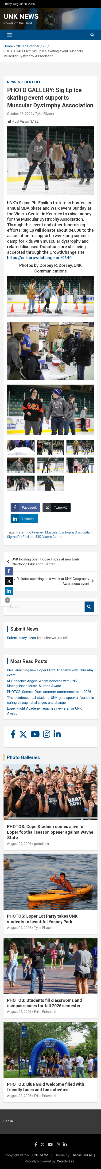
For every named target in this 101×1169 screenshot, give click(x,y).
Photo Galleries (23, 757)
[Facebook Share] (9, 571)
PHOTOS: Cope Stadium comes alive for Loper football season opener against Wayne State (50, 832)
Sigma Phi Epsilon (20, 537)
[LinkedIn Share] (9, 591)
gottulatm (41, 844)
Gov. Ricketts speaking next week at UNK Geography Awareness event (49, 581)
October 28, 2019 (19, 114)
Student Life (29, 82)
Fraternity (23, 532)
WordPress (65, 1161)
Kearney (37, 532)
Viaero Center (52, 537)
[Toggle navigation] (10, 35)
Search (89, 607)
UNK (38, 537)
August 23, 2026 (19, 1096)
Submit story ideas (21, 638)
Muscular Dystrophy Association (69, 532)
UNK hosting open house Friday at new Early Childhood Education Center (46, 561)
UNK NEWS (21, 16)
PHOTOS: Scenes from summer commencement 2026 (49, 692)
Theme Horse (81, 1155)
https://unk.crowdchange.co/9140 (39, 257)
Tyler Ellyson (44, 114)
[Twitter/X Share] (9, 581)
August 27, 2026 (19, 844)
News (11, 82)
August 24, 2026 (19, 1012)
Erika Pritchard (45, 1012)
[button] (7, 600)
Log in (8, 1121)
